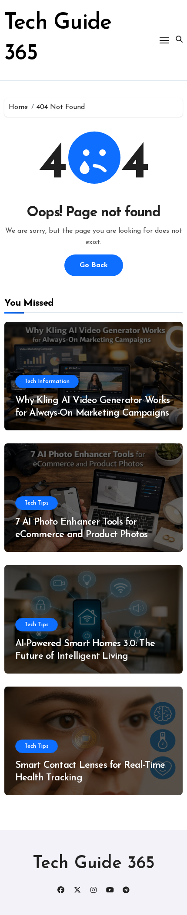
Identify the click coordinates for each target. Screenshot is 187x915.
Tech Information (47, 381)
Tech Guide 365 (94, 863)
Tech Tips (36, 503)
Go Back (94, 265)
